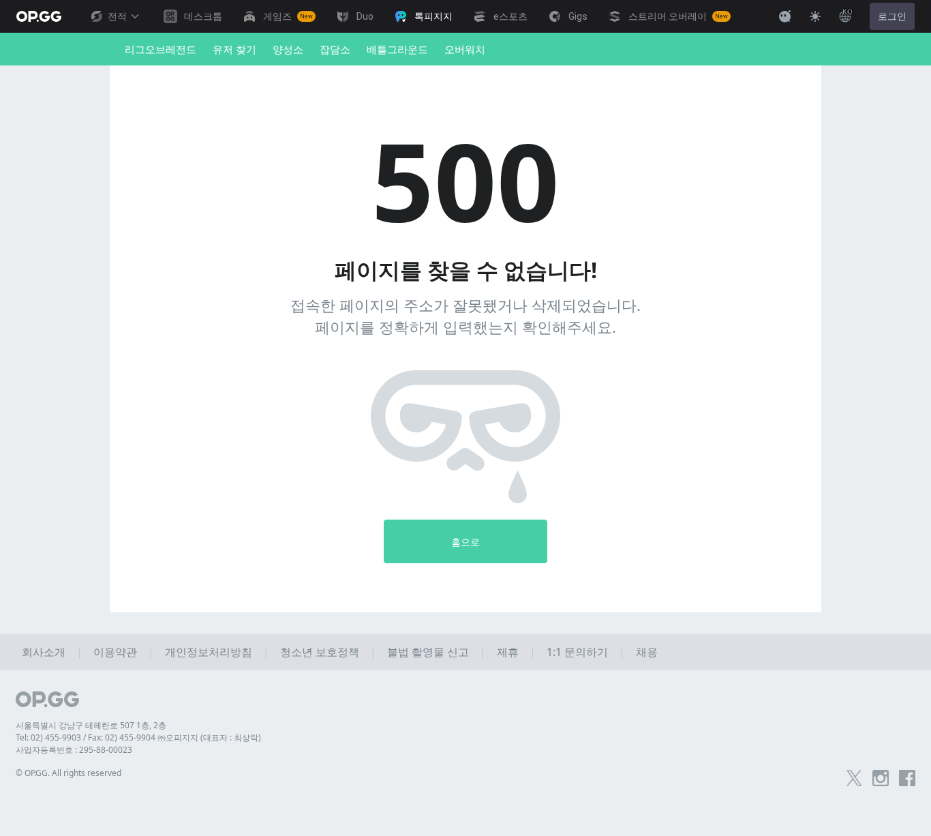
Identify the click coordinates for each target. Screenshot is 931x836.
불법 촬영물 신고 (428, 651)
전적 (117, 16)
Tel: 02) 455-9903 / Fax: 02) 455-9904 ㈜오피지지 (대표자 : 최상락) (138, 737)
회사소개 (43, 652)
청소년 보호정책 (319, 651)
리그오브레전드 (160, 49)
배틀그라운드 (397, 49)
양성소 (288, 49)
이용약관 (115, 651)
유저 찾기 (234, 49)
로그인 (892, 16)
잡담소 (335, 49)
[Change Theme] (815, 16)
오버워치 (464, 49)
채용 (647, 652)
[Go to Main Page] (39, 16)
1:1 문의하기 (577, 651)
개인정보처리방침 (208, 651)
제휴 (508, 652)
